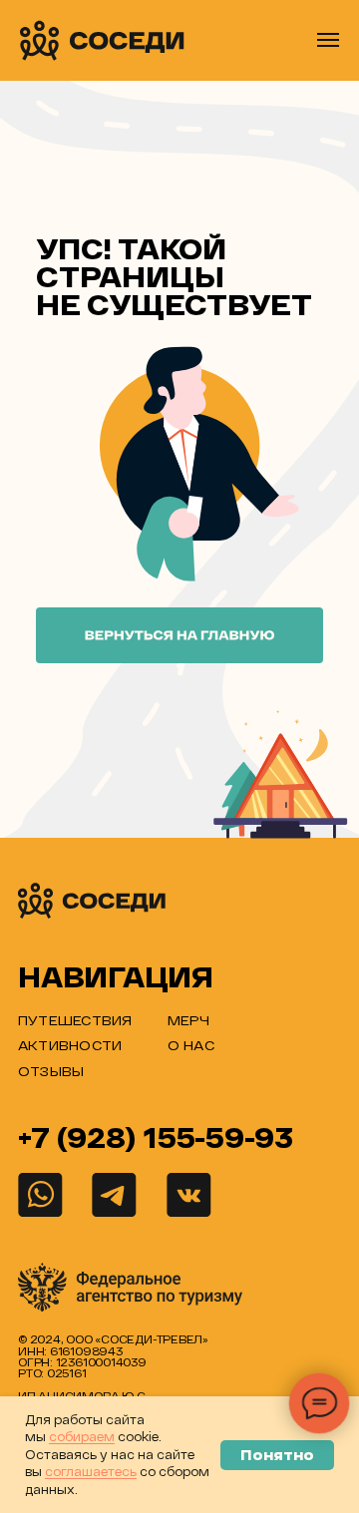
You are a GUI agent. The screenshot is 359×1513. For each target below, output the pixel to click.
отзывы (51, 1070)
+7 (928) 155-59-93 (155, 1137)
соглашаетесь (91, 1471)
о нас (191, 1044)
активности (70, 1044)
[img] (93, 901)
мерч (189, 1019)
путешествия (75, 1019)
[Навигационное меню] (328, 40)
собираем (82, 1436)
